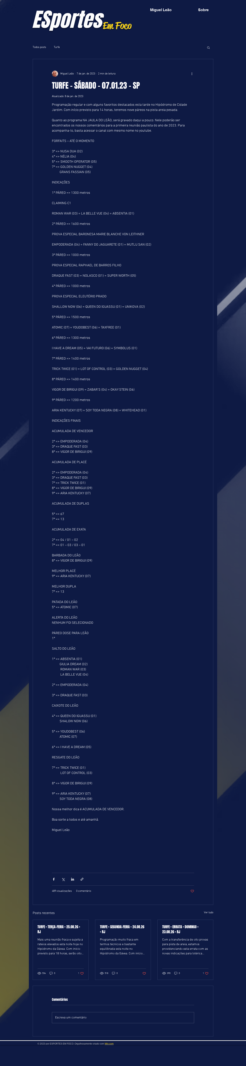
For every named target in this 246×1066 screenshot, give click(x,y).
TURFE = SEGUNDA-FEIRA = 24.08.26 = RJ (122, 929)
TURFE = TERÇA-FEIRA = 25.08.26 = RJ (58, 929)
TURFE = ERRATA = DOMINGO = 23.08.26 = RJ (180, 929)
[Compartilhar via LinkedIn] (72, 879)
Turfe (57, 47)
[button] (208, 47)
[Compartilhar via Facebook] (54, 879)
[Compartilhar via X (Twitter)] (63, 879)
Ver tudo (208, 912)
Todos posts (39, 47)
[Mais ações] (191, 73)
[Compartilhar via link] (82, 879)
